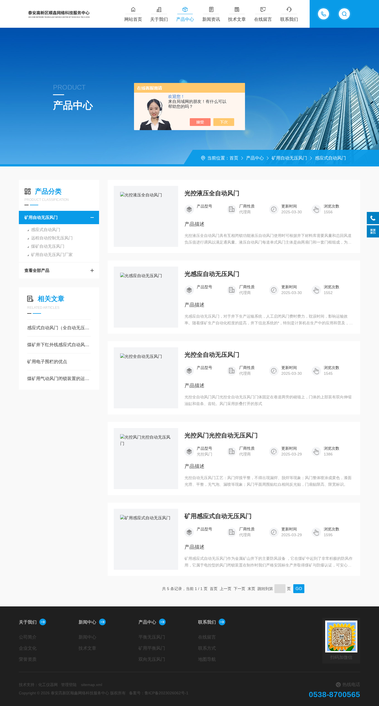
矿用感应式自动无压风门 (218, 516)
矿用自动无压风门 (289, 158)
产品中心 (185, 19)
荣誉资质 (28, 659)
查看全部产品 (36, 270)
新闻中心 (87, 622)
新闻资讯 (211, 19)
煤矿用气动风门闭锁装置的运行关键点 (59, 378)
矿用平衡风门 (151, 648)
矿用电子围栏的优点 (47, 361)
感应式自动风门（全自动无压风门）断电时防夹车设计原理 (59, 327)
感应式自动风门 (330, 158)
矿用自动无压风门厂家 (52, 254)
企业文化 (28, 648)
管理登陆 (69, 684)
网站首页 (133, 19)
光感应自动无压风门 (212, 274)
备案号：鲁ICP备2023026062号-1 (158, 693)
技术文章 (237, 19)
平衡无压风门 (151, 637)
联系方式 (207, 648)
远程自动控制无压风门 (52, 238)
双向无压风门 (151, 659)
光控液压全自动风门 (212, 193)
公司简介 (28, 637)
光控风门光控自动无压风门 (221, 435)
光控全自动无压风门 (212, 354)
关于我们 (159, 19)
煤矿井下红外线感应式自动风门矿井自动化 (59, 344)
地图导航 (207, 659)
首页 (233, 158)
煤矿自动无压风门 (47, 246)
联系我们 (289, 19)
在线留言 (263, 19)
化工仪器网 (48, 684)
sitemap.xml (91, 684)
